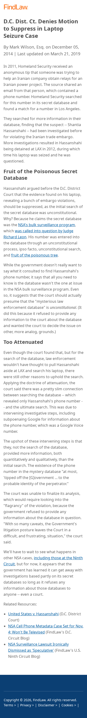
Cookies (67, 705)
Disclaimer (46, 705)
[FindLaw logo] (17, 7)
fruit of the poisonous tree (34, 255)
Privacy (25, 705)
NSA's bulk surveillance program (46, 224)
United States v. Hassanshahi (33, 613)
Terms (8, 705)
